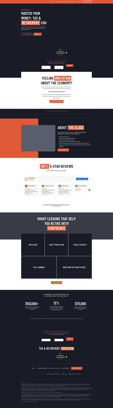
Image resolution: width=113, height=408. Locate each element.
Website (59, 64)
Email (46, 64)
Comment (59, 338)
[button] (66, 52)
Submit (70, 65)
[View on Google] (26, 186)
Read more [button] (27, 194)
